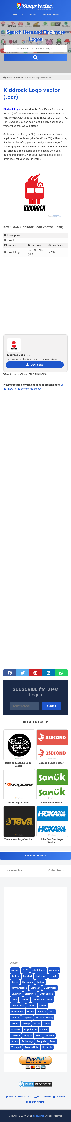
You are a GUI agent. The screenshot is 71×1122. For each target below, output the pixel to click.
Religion (28, 1035)
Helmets (42, 1011)
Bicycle (53, 976)
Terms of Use (36, 1102)
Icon (52, 1011)
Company (35, 988)
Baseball (27, 976)
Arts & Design (38, 970)
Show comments (35, 855)
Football (32, 1005)
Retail (38, 1035)
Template (41, 1041)
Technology (27, 1041)
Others (43, 1029)
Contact (26, 1096)
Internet (15, 1017)
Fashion (24, 999)
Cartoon (40, 982)
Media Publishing (44, 1017)
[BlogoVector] (35, 8)
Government (17, 1011)
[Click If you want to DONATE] (35, 1068)
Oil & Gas (15, 1029)
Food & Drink (17, 1005)
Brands (14, 982)
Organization (30, 1029)
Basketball (41, 976)
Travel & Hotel (31, 1047)
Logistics (27, 1017)
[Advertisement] (35, 295)
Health (30, 1011)
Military (14, 1023)
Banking (15, 976)
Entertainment (46, 994)
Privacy (60, 1096)
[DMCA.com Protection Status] (35, 1086)
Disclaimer (44, 1096)
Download (36, 364)
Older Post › (56, 870)
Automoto (54, 970)
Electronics (30, 994)
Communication (19, 988)
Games (43, 1005)
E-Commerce (50, 988)
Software (49, 1035)
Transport (16, 1047)
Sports (14, 1041)
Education (16, 994)
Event (14, 999)
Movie (37, 1023)
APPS (25, 970)
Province (15, 1035)
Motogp (26, 1023)
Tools (52, 1041)
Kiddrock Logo (11, 109)
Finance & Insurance (42, 999)
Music (47, 1023)
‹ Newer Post (15, 870)
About (12, 1096)
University (47, 1047)
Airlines (15, 970)
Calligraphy (27, 982)
